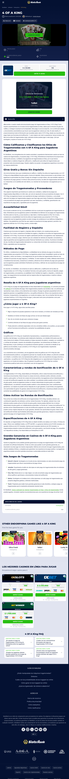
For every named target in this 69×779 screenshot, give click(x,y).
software (8, 288)
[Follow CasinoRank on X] (32, 729)
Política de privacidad (34, 701)
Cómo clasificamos (34, 708)
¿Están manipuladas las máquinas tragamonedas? (34, 673)
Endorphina (46, 286)
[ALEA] (22, 751)
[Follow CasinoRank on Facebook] (23, 729)
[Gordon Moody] (49, 751)
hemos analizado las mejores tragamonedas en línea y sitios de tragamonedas (35, 490)
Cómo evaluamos (34, 705)
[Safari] (39, 544)
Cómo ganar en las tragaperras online (34, 683)
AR (33, 734)
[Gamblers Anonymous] (62, 751)
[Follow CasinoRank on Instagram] (27, 729)
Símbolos (34, 676)
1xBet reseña (50, 598)
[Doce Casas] (36, 751)
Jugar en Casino (34, 35)
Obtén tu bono (39, 73)
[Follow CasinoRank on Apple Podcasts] (45, 729)
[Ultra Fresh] (13, 544)
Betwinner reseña (18, 624)
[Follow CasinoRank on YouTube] (36, 729)
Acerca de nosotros (34, 698)
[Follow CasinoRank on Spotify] (40, 729)
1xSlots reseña (18, 598)
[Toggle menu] (3, 2)
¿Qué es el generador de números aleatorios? (34, 686)
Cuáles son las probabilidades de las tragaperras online (34, 680)
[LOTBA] (8, 751)
